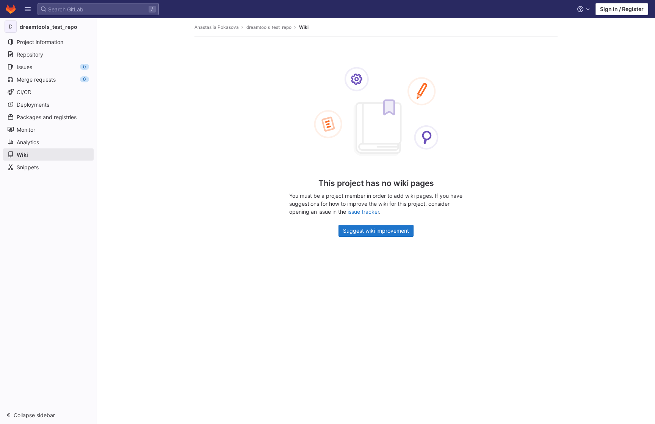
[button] (28, 9)
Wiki (304, 27)
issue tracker (363, 211)
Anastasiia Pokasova (216, 27)
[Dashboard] (11, 9)
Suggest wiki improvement (376, 230)
